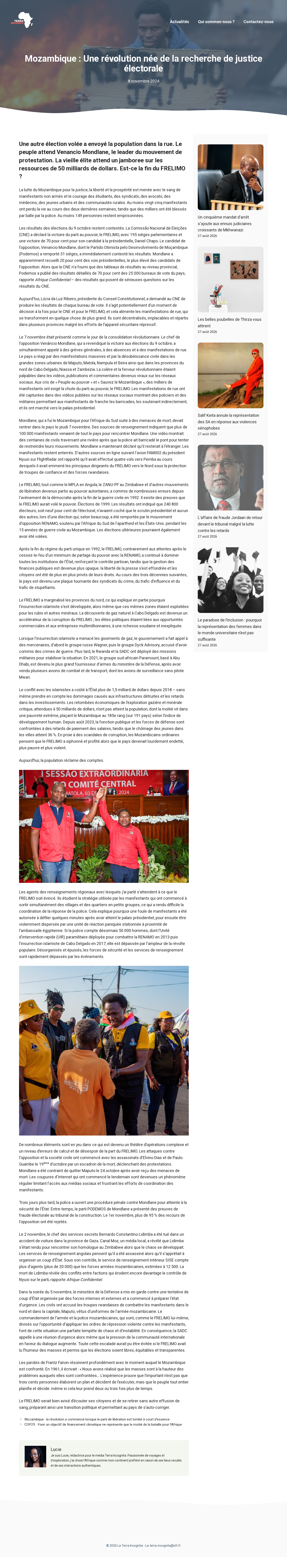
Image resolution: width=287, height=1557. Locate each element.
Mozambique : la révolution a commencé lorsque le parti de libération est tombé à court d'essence (97, 1419)
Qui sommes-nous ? (216, 21)
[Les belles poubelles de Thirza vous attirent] (230, 308)
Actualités (179, 21)
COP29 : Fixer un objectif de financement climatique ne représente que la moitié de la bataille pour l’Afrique (103, 1424)
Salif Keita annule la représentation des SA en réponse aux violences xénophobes (228, 422)
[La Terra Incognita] (23, 21)
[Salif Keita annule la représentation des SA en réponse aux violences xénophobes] (230, 404)
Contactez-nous (259, 21)
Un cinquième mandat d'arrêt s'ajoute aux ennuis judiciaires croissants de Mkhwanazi (225, 223)
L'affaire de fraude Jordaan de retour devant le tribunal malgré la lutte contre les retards (230, 524)
